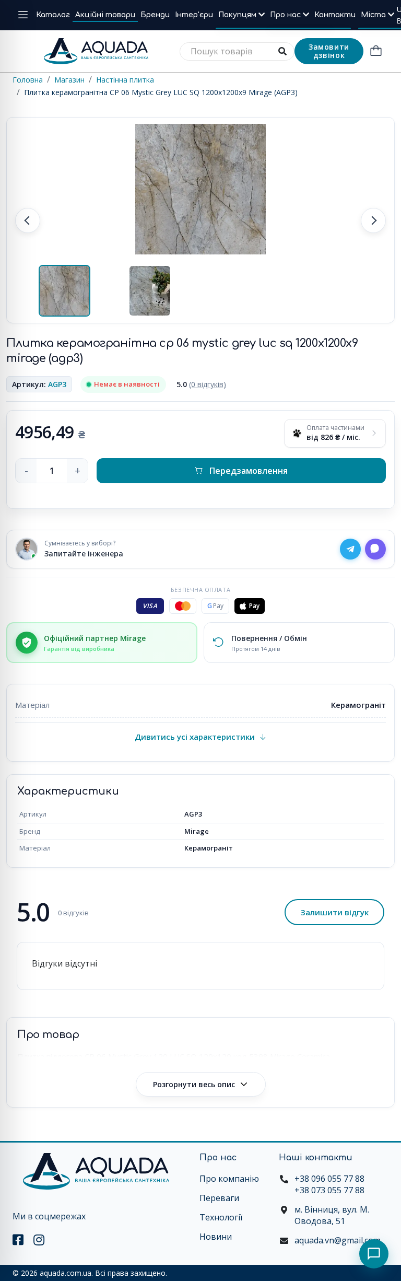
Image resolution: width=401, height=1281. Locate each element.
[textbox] (237, 51)
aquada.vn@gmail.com (337, 1240)
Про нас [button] (286, 15)
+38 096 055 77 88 (329, 1178)
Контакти (335, 15)
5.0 (201, 384)
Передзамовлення (248, 470)
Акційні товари (105, 15)
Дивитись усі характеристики (195, 736)
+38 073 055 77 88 (329, 1190)
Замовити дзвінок (329, 51)
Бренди (155, 15)
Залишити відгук (334, 912)
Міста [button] (374, 15)
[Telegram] (350, 549)
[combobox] (237, 51)
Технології (220, 1217)
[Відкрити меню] (23, 15)
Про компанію (229, 1178)
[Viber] (375, 549)
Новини (215, 1236)
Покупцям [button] (238, 15)
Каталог (53, 15)
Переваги (219, 1198)
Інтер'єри (194, 15)
